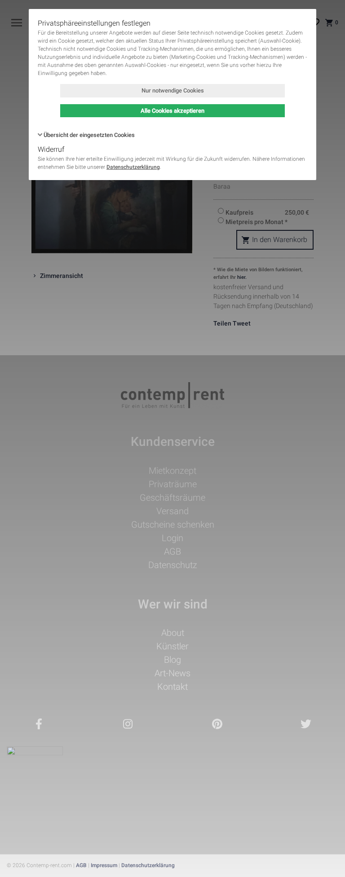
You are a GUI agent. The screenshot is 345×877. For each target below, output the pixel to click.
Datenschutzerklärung (133, 167)
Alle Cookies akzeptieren (172, 110)
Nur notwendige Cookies (173, 90)
